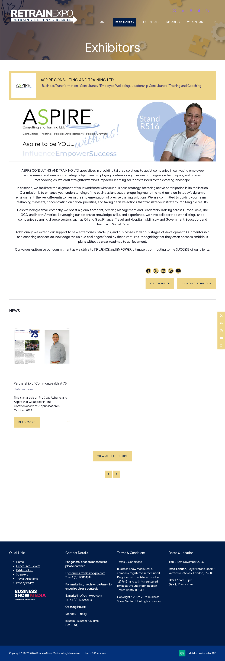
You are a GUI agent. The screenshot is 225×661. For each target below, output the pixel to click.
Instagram (191, 10)
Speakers (173, 22)
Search (207, 10)
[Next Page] (116, 474)
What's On (195, 22)
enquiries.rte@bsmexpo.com (86, 573)
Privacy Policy (25, 583)
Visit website (160, 283)
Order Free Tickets (28, 566)
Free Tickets (124, 22)
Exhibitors (151, 22)
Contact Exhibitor (196, 283)
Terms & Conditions (129, 562)
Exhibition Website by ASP (202, 653)
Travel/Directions (27, 579)
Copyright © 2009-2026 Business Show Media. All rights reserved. (45, 653)
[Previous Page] (108, 474)
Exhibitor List (24, 570)
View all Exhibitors (112, 456)
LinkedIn (221, 323)
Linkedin (183, 10)
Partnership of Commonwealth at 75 (40, 383)
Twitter (174, 10)
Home (102, 22)
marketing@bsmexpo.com (85, 595)
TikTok (199, 10)
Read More (26, 422)
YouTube (221, 338)
